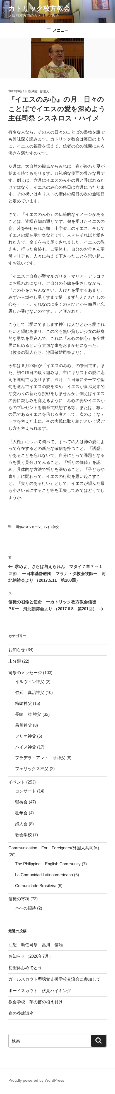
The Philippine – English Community (48, 863)
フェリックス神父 (32, 768)
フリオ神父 (25, 736)
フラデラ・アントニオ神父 (40, 757)
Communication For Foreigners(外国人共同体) (53, 847)
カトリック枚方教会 (39, 8)
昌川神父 (23, 725)
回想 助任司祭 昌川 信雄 (35, 944)
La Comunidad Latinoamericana (44, 874)
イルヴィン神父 (29, 681)
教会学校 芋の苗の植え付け (35, 1001)
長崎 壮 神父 (28, 714)
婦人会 (21, 823)
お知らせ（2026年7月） (30, 956)
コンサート (25, 791)
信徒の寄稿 (18, 898)
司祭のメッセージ (28, 527)
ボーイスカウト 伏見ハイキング (39, 990)
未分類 (14, 661)
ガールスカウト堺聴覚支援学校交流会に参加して (56, 979)
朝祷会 (21, 802)
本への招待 (25, 908)
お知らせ (16, 649)
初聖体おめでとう (25, 967)
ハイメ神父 (51, 527)
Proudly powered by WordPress (36, 1080)
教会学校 (23, 834)
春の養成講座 (20, 1013)
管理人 (44, 91)
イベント (16, 782)
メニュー (60, 30)
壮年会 (21, 812)
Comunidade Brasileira (35, 885)
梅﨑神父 (23, 703)
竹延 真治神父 (29, 692)
